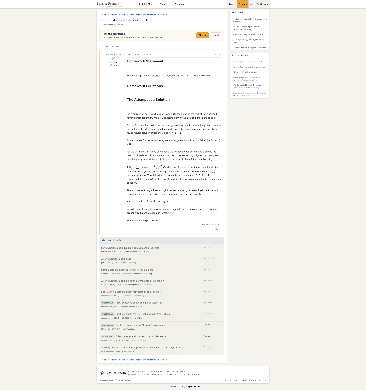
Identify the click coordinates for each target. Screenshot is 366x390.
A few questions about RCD (116, 258)
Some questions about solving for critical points (127, 269)
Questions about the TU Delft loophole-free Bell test (142, 313)
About (237, 380)
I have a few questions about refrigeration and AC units (131, 291)
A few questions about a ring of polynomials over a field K (132, 280)
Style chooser (107, 380)
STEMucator (112, 54)
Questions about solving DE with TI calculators (140, 325)
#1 (220, 54)
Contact (228, 380)
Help (260, 380)
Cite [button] (216, 229)
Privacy (252, 380)
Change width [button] (125, 380)
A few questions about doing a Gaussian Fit (138, 302)
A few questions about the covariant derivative (141, 336)
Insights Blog (145, 4)
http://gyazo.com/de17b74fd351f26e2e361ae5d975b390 (180, 75)
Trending (179, 4)
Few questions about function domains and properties (130, 247)
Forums (163, 4)
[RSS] (265, 380)
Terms (244, 380)
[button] (155, 4)
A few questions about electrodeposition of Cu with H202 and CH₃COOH (140, 347)
